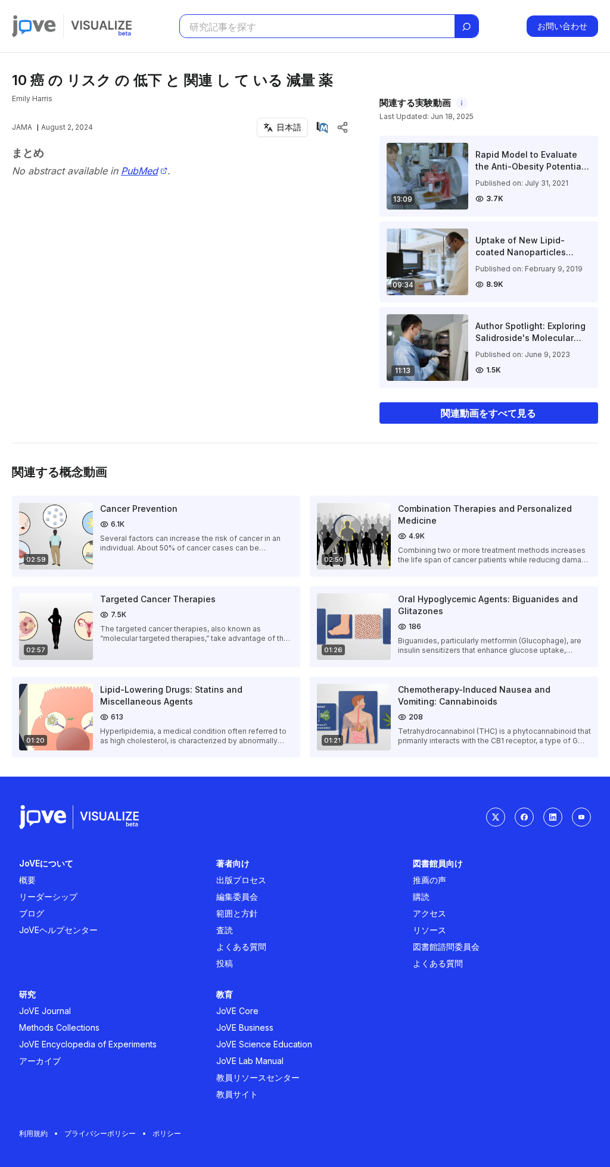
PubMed (139, 171)
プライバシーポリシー (100, 1133)
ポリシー (166, 1133)
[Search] (466, 27)
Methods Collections (59, 1027)
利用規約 (33, 1133)
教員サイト (237, 1094)
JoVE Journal (45, 1011)
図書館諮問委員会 (446, 946)
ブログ (31, 913)
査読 (224, 930)
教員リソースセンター (258, 1077)
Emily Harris (32, 98)
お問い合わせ (562, 26)
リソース (429, 930)
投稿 (224, 963)
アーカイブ (40, 1061)
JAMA (22, 127)
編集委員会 (237, 896)
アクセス (429, 913)
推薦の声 (429, 880)
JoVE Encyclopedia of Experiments (88, 1044)
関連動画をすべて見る (488, 413)
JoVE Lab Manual (250, 1061)
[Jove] (34, 26)
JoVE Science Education (264, 1044)
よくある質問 (241, 946)
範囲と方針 (237, 913)
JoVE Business (244, 1027)
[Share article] (342, 127)
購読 (421, 896)
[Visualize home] (101, 26)
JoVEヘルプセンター (58, 930)
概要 (27, 880)
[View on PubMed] (322, 127)
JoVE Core (237, 1011)
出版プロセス (241, 880)
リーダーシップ (48, 896)
